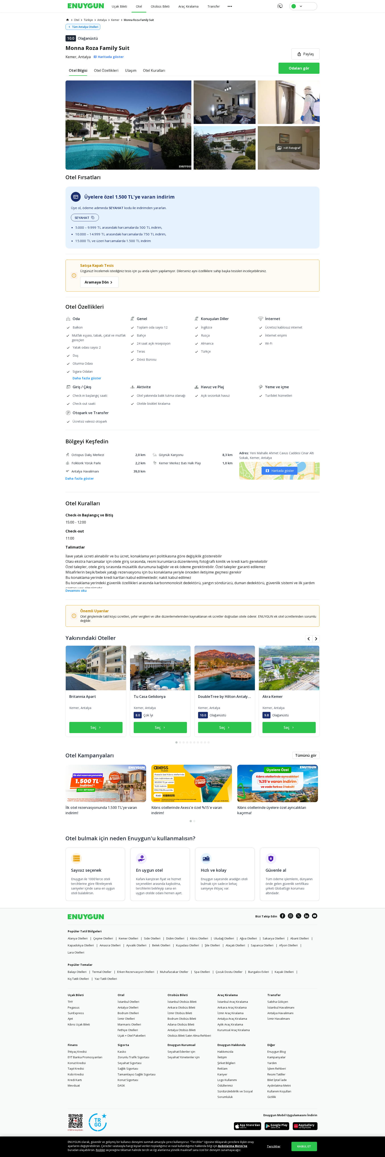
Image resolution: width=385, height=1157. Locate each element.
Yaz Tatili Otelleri (106, 979)
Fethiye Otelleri (128, 1030)
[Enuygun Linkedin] (306, 916)
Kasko (122, 1052)
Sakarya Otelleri (274, 938)
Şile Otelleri (212, 945)
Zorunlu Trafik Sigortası (133, 1057)
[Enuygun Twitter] (298, 916)
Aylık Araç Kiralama (230, 1024)
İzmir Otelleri (126, 1019)
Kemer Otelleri (128, 938)
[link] (68, 20)
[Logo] (86, 6)
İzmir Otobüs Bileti (180, 1013)
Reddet (100, 1150)
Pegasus (74, 1007)
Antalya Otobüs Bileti (182, 1030)
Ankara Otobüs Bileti (181, 1007)
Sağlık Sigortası (128, 1069)
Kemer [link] (115, 20)
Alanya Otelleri (78, 938)
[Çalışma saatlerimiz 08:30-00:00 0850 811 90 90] (280, 4)
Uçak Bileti (76, 995)
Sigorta (123, 1045)
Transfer (274, 995)
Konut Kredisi (77, 1063)
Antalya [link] (102, 20)
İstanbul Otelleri (128, 1002)
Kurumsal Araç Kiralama (233, 1030)
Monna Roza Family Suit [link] (139, 20)
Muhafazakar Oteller (174, 972)
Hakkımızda (225, 1052)
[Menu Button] (230, 6)
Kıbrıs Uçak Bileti (79, 1024)
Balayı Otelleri (77, 972)
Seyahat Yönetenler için (184, 1057)
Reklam (222, 1069)
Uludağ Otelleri (224, 938)
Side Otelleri (152, 938)
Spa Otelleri (202, 972)
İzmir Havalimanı (278, 1019)
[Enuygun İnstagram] (290, 916)
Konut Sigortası (128, 1080)
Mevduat (74, 1085)
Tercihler (274, 1146)
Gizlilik (271, 1097)
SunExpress (76, 1013)
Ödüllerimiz (225, 1085)
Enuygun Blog (276, 1052)
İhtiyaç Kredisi (77, 1052)
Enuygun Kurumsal (181, 1045)
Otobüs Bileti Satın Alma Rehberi (189, 1036)
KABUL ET (304, 1146)
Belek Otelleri (161, 945)
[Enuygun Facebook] (282, 916)
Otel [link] (76, 20)
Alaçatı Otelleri (235, 945)
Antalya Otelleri (128, 1007)
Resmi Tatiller (276, 1074)
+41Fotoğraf (291, 148)
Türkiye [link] (88, 20)
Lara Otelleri (76, 952)
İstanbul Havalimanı (280, 1007)
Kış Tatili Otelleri (78, 979)
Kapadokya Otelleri (81, 945)
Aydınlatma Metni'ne (232, 1146)
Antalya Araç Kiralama (232, 1019)
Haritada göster (282, 471)
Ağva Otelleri (248, 938)
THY (70, 1002)
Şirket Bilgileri (226, 1063)
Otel (121, 995)
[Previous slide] (308, 638)
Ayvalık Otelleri (136, 945)
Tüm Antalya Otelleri (85, 27)
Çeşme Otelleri (103, 938)
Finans (73, 1045)
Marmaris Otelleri (129, 1024)
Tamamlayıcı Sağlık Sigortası (137, 1074)
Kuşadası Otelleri (187, 945)
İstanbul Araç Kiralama (232, 1002)
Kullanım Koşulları (279, 1091)
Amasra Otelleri (110, 945)
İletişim (222, 1057)
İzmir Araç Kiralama (230, 1013)
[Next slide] (315, 638)
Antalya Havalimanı (280, 1013)
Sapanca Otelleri (262, 945)
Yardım (272, 1063)
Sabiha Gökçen (277, 1002)
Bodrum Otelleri (128, 1013)
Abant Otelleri (299, 938)
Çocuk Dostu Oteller (229, 972)
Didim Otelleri (175, 938)
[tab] (78, 70)
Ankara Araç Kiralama (232, 1007)
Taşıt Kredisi (76, 1069)
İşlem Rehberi (276, 1069)
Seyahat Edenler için (181, 1052)
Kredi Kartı (75, 1080)
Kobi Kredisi (76, 1074)
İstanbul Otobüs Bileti (182, 1002)
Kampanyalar (276, 1057)
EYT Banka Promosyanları (85, 1057)
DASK (121, 1085)
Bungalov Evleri (258, 972)
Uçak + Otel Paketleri (131, 1036)
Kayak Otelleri (284, 972)
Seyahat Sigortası (129, 1063)
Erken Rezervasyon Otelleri (135, 972)
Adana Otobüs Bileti (181, 1024)
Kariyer (222, 1074)
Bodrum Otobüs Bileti (182, 1019)
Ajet (70, 1019)
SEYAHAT (82, 217)
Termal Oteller (101, 972)
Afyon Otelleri (288, 945)
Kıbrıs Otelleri (199, 938)
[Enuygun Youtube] (314, 916)
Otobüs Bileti (178, 995)
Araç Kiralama (227, 995)
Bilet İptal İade (277, 1080)
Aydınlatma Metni (279, 1085)
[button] (192, 125)
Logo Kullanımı (227, 1080)
